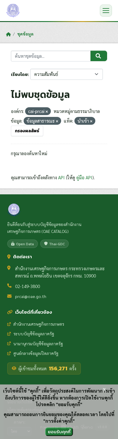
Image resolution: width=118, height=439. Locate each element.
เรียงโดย (19, 74)
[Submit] (98, 56)
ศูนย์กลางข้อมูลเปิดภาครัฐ (35, 353)
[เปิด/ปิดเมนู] (106, 11)
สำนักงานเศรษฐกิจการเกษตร (38, 324)
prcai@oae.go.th (30, 296)
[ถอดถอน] (47, 111)
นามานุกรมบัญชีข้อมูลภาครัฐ (38, 343)
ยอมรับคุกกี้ (59, 431)
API (61, 177)
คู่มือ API (84, 177)
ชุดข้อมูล (25, 33)
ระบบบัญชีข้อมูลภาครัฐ (33, 333)
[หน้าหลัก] (8, 34)
